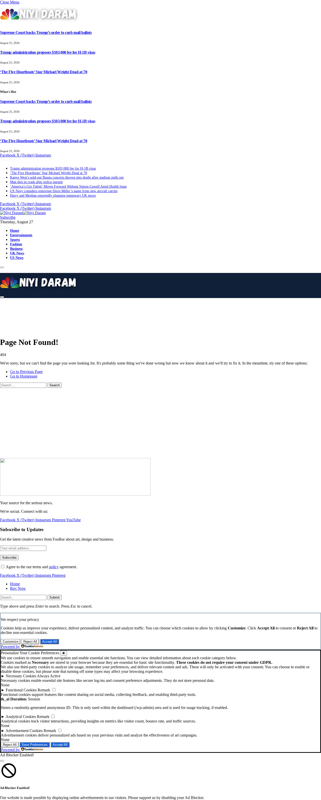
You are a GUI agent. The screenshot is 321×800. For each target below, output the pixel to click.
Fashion (16, 244)
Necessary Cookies (21, 676)
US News (16, 258)
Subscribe (8, 217)
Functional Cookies (21, 690)
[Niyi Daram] (23, 213)
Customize (10, 641)
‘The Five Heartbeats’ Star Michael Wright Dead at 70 (43, 72)
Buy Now (18, 588)
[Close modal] (2, 761)
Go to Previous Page (26, 372)
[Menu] (2, 267)
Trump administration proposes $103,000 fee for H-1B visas (47, 52)
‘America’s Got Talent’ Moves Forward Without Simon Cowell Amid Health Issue (68, 186)
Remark (44, 690)
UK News (17, 253)
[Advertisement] (125, 313)
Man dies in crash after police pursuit (36, 182)
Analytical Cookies (21, 716)
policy (54, 567)
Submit (54, 597)
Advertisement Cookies (24, 731)
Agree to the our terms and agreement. (41, 567)
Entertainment (21, 235)
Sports (15, 240)
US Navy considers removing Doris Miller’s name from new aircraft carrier (64, 191)
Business (16, 249)
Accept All (49, 641)
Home (14, 231)
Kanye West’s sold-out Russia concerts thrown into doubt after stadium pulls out (67, 177)
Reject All (30, 641)
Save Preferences (35, 745)
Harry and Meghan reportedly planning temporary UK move (53, 195)
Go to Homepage (23, 376)
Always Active (48, 676)
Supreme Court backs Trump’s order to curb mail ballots (46, 32)
